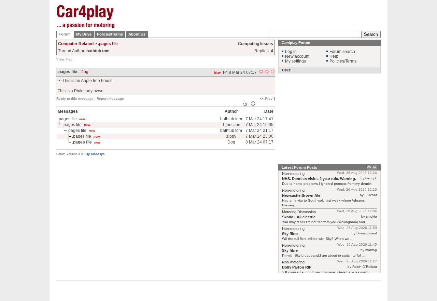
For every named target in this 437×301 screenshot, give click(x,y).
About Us (136, 34)
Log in (291, 51)
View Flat (64, 59)
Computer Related (76, 43)
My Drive (83, 34)
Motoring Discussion (299, 212)
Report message (110, 98)
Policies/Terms (110, 34)
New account (297, 56)
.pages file (108, 43)
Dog (84, 71)
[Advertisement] (414, 107)
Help (333, 56)
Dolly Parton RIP (296, 267)
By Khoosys (95, 154)
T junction (231, 124)
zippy (231, 136)
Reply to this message (75, 98)
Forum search (342, 51)
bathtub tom (231, 119)
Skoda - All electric (298, 217)
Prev (269, 98)
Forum (65, 34)
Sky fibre (290, 234)
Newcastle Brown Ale (301, 195)
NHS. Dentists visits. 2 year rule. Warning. (319, 179)
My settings (295, 61)
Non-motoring (293, 174)
